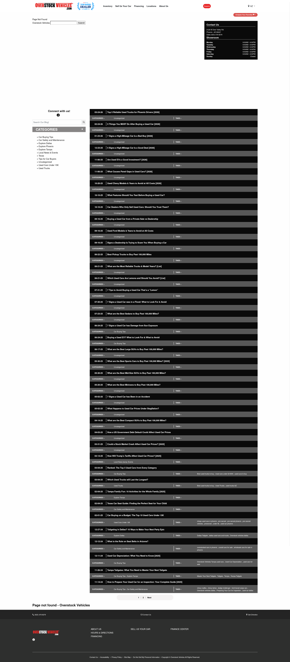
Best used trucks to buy (206, 474)
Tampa (227, 576)
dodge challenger (224, 588)
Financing (96, 636)
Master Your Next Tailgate (207, 576)
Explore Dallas (45, 143)
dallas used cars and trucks (219, 535)
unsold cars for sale (226, 547)
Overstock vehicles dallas (239, 535)
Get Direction (253, 614)
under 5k (216, 523)
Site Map (127, 657)
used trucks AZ (231, 485)
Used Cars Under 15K (49, 164)
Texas (41, 155)
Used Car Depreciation (234, 561)
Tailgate (220, 576)
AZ (251, 6)
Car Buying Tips (46, 136)
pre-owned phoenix (234, 521)
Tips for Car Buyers (47, 158)
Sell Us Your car (140, 629)
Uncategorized (45, 161)
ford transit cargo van (240, 588)
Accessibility (104, 657)
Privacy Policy (117, 657)
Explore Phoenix (46, 146)
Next (149, 597)
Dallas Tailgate (203, 535)
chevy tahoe (213, 588)
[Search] (84, 122)
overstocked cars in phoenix (207, 547)
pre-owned (222, 521)
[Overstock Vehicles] (55, 5)
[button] (108, 6)
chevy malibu (202, 588)
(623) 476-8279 (216, 34)
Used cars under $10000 (224, 474)
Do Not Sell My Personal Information (146, 657)
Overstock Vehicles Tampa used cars (211, 561)
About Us (96, 629)
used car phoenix (227, 523)
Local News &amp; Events (123, 462)
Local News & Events (48, 152)
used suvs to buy (241, 474)
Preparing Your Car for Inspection (229, 590)
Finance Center (179, 629)
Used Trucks (44, 168)
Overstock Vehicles (41, 22)
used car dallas (247, 590)
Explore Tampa (45, 149)
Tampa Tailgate (236, 576)
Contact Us (146, 614)
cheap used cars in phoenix (207, 521)
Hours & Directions (102, 632)
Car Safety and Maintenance (51, 140)
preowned (208, 523)
